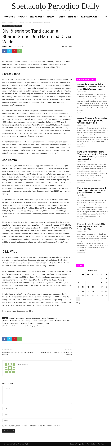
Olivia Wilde (66, 321)
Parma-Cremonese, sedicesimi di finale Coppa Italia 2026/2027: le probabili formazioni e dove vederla (91, 191)
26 (88, 295)
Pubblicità (101, 444)
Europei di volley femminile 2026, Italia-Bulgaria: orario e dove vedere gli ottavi (91, 226)
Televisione (36, 16)
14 (97, 287)
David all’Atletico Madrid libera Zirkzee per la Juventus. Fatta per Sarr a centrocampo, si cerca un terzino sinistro (92, 155)
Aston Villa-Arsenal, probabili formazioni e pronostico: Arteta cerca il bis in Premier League (91, 86)
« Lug (78, 303)
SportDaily (82, 444)
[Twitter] (9, 51)
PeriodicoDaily (89, 16)
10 (78, 287)
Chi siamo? (73, 444)
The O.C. (48, 323)
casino (44, 318)
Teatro (61, 16)
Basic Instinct (20, 318)
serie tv (5, 323)
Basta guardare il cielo (33, 318)
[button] (106, 17)
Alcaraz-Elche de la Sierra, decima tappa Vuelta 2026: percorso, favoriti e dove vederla (92, 120)
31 (78, 299)
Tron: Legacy (31, 326)
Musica (21, 16)
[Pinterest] (14, 51)
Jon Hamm (25, 321)
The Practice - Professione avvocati (13, 326)
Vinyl (42, 326)
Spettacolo (11, 25)
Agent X (11, 318)
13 (93, 287)
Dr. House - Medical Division (11, 321)
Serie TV (72, 16)
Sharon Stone (14, 323)
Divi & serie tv (52, 318)
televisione (40, 323)
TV (38, 326)
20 (93, 291)
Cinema (50, 16)
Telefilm (31, 323)
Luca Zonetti (8, 46)
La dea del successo (37, 321)
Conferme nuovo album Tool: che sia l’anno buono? (17, 353)
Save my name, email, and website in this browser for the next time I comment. (32, 426)
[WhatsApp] (19, 51)
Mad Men (58, 321)
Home (4, 23)
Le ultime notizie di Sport (85, 79)
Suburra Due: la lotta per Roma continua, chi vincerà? (56, 353)
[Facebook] (4, 51)
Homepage (9, 16)
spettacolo (24, 323)
